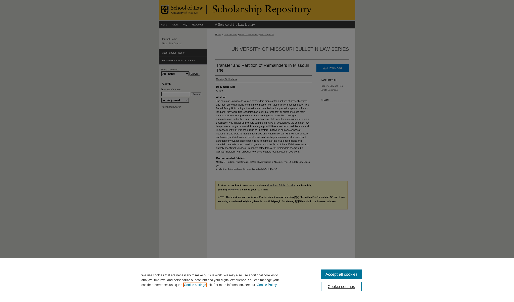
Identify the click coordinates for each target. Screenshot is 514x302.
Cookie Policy (267, 285)
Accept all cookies (341, 274)
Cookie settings (195, 285)
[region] (257, 280)
